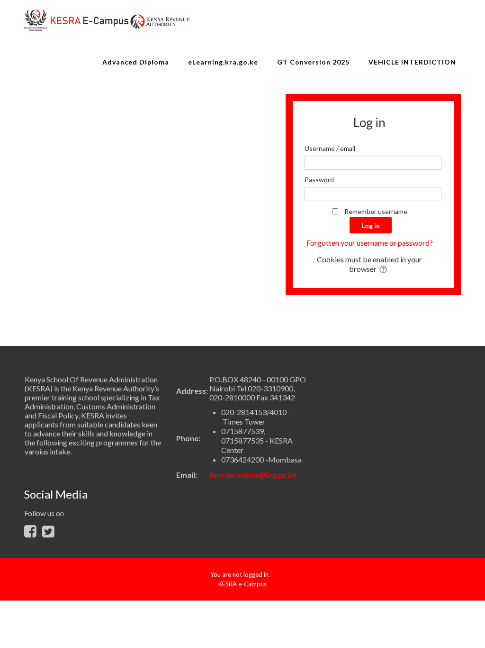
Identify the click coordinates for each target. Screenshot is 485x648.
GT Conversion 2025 (313, 62)
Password (319, 180)
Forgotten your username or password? (369, 242)
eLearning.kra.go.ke (223, 62)
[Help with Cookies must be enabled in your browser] (384, 268)
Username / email (330, 148)
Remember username (375, 211)
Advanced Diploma (135, 62)
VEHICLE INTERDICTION (412, 62)
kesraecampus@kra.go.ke (252, 474)
